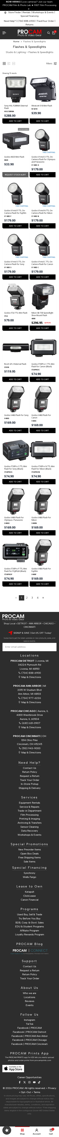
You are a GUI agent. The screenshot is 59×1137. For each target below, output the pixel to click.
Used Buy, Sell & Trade (29, 914)
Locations (29, 997)
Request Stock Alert (15, 174)
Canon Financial (29, 899)
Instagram (29, 1019)
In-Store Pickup (29, 783)
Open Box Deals (29, 853)
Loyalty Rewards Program (29, 934)
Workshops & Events (43, 12)
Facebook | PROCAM (29, 1027)
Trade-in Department (30, 810)
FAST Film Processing (45, 5)
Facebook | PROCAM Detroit (29, 1031)
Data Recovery (29, 830)
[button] (4, 63)
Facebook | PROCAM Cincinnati (29, 1043)
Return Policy (29, 771)
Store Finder (14, 12)
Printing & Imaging (29, 818)
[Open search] (48, 32)
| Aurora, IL (29, 711)
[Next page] (43, 597)
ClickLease (29, 895)
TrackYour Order (45, 21)
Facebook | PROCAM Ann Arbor (29, 1036)
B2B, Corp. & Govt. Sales (29, 922)
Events (30, 1005)
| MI (29, 685)
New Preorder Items (29, 849)
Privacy (52, 1088)
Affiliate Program (29, 930)
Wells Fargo (29, 877)
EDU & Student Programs (29, 926)
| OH (29, 736)
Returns (30, 24)
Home (16, 41)
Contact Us (29, 768)
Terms (37, 1092)
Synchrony (29, 872)
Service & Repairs (29, 806)
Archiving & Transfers (30, 822)
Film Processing (29, 814)
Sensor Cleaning (29, 826)
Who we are (29, 993)
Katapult (29, 891)
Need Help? (10, 21)
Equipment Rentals (29, 802)
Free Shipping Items (29, 857)
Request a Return (29, 775)
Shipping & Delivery (29, 788)
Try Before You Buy (29, 918)
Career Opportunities (29, 1077)
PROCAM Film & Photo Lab (17, 5)
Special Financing (30, 16)
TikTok (29, 1023)
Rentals (26, 12)
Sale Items (29, 861)
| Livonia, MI (29, 660)
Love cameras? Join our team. (29, 1)
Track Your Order (29, 780)
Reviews (29, 1001)
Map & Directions (31, 677)
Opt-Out (26, 1092)
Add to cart (15, 121)
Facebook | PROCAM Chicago (29, 1039)
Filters (49, 63)
